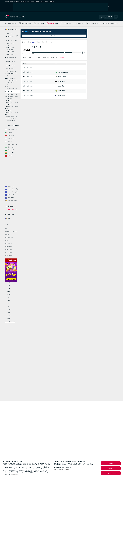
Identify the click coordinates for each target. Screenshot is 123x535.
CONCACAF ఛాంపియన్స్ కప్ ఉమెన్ (11, 97)
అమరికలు (46, 57)
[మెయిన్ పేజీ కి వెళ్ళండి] (18, 16)
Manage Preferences (111, 473)
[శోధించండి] (101, 17)
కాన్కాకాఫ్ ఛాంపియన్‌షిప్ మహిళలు (11, 101)
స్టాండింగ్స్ (54, 57)
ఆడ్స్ (31, 57)
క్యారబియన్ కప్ (10, 71)
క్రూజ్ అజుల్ (62, 95)
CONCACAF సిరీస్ (10, 57)
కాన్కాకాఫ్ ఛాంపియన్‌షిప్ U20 (10, 61)
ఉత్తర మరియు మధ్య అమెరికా (43, 42)
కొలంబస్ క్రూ (62, 77)
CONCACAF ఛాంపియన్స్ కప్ (11, 37)
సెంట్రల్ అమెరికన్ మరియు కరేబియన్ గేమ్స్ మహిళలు (11, 118)
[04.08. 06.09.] (59, 52)
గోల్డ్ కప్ (8, 33)
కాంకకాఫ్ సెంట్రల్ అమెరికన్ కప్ (10, 51)
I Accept (111, 463)
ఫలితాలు (37, 57)
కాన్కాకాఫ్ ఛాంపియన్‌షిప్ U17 (10, 65)
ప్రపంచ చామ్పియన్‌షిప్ (9, 47)
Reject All (110, 468)
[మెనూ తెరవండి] (116, 17)
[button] (85, 52)
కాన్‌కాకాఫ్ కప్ (9, 54)
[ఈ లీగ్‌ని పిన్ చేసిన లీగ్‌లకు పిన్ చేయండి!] (44, 47)
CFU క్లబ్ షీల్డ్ (10, 78)
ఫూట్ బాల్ (26, 42)
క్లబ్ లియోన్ (62, 91)
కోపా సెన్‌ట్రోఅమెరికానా (11, 88)
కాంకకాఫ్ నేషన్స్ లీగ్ (12, 40)
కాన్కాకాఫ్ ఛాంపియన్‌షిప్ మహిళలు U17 (11, 112)
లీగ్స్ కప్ (8, 91)
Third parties (14, 474)
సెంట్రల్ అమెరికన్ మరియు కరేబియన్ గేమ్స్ (11, 82)
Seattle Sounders (63, 72)
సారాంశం (24, 57)
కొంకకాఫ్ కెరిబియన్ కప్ (11, 75)
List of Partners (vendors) (61, 469)
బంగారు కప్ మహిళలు (11, 94)
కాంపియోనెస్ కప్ (9, 68)
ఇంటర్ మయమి (62, 81)
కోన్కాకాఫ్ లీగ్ (9, 43)
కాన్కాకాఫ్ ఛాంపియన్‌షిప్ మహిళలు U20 (11, 106)
